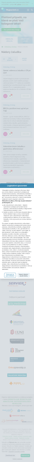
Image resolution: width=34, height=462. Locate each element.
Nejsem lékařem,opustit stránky (23, 275)
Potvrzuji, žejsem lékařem (10, 275)
